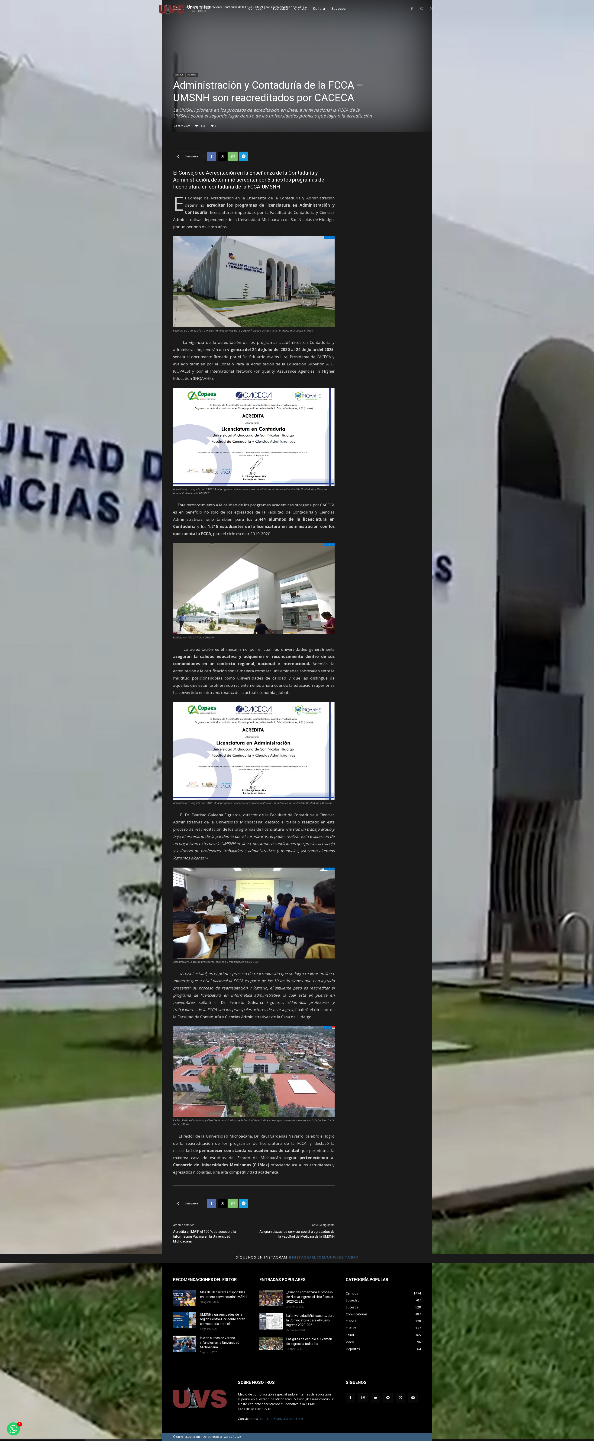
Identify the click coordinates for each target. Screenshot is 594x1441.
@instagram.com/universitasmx (323, 1257)
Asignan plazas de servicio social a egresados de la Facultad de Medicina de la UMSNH (297, 1234)
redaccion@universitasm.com (281, 1418)
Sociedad (192, 74)
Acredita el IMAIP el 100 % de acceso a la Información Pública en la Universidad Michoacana (204, 1236)
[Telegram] (243, 156)
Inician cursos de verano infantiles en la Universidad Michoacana (219, 1342)
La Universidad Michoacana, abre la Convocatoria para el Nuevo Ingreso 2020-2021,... (310, 1320)
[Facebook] (412, 9)
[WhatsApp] (233, 156)
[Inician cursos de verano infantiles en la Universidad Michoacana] (184, 1344)
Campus (178, 74)
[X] (431, 9)
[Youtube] (413, 1397)
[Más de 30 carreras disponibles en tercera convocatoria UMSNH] (184, 1298)
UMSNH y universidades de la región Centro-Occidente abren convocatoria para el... (222, 1319)
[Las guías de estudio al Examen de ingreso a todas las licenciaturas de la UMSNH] (271, 1343)
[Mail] (375, 1397)
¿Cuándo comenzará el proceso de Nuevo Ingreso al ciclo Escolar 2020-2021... (309, 1296)
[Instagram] (422, 9)
